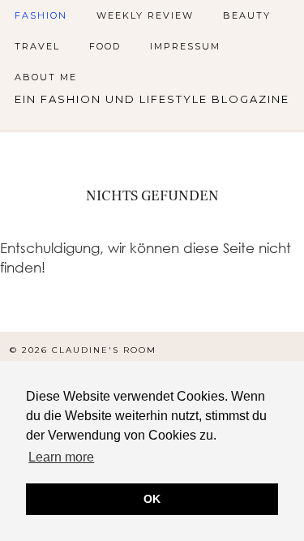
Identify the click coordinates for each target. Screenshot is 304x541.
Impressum (185, 46)
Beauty (247, 15)
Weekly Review (145, 15)
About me (46, 77)
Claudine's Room (104, 350)
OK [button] (152, 498)
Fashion (41, 15)
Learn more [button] (61, 457)
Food (105, 46)
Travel (37, 46)
